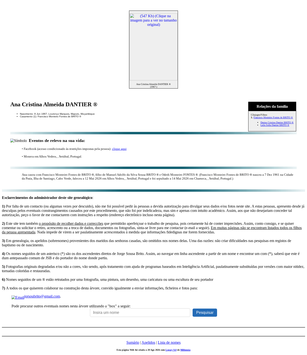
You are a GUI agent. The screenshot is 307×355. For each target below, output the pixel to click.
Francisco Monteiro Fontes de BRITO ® (273, 117)
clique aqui (119, 149)
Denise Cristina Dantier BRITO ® (277, 122)
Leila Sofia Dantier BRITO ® (274, 125)
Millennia (185, 350)
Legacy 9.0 (171, 350)
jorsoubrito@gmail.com (42, 296)
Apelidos (148, 342)
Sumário (132, 342)
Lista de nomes (169, 342)
